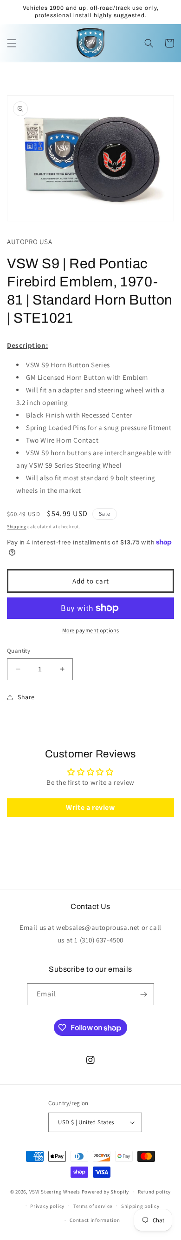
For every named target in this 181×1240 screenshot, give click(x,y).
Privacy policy (47, 1206)
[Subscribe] (143, 994)
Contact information (95, 1220)
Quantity (18, 651)
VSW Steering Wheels (54, 1191)
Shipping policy (140, 1206)
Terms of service (92, 1206)
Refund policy (154, 1191)
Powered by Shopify (105, 1191)
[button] (11, 43)
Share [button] (26, 697)
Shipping (16, 527)
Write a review (90, 807)
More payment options (90, 630)
